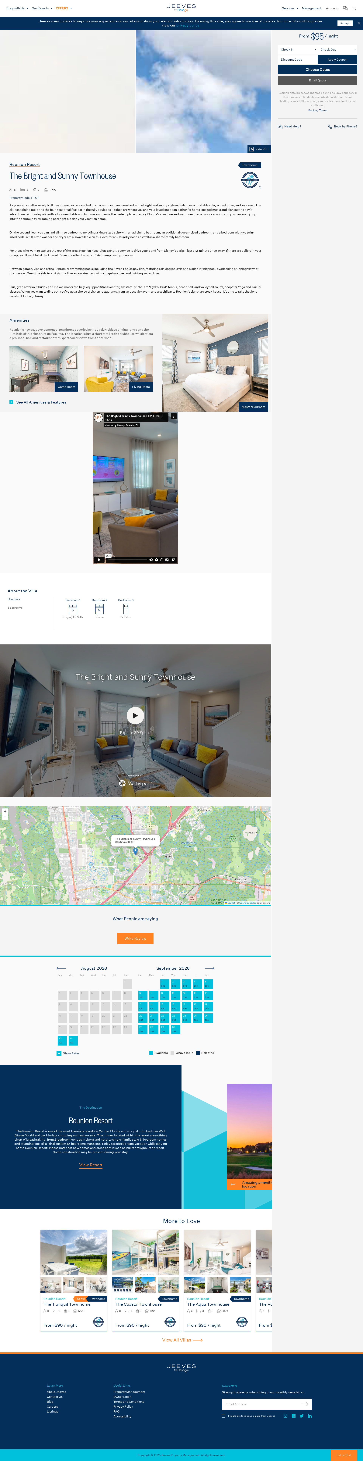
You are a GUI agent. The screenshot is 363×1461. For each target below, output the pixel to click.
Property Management (129, 1392)
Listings (52, 1411)
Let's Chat (344, 1455)
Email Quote (318, 80)
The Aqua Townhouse (208, 1304)
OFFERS (62, 8)
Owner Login (122, 1397)
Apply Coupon (337, 59)
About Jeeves (56, 1392)
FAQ (116, 1411)
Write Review (135, 938)
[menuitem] (16, 8)
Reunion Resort (24, 164)
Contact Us (55, 1397)
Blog (50, 1401)
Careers (52, 1406)
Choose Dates (318, 69)
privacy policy (187, 25)
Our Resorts (40, 8)
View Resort (90, 1164)
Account (332, 8)
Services (288, 8)
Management (312, 8)
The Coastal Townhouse (138, 1304)
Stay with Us (15, 8)
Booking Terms (317, 110)
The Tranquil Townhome (67, 1304)
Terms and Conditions (128, 1401)
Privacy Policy (123, 1406)
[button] (135, 851)
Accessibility (122, 1416)
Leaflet (231, 902)
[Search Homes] (354, 8)
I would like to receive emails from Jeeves (251, 1415)
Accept (345, 23)
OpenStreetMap (247, 902)
